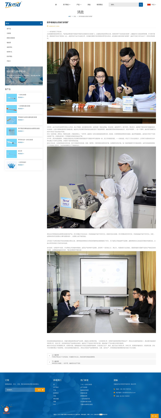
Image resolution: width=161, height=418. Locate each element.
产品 (78, 5)
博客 (54, 401)
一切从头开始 (103, 127)
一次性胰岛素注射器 (24, 106)
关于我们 (66, 5)
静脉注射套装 (11, 38)
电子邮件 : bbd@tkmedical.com (126, 392)
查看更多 (11, 82)
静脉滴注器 (83, 393)
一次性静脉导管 (85, 399)
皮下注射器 (83, 387)
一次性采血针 (22, 162)
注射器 (9, 33)
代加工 (9, 61)
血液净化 (9, 47)
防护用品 (9, 56)
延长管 (20, 151)
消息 (89, 5)
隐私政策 (96, 414)
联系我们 (100, 5)
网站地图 (56, 399)
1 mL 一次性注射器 (86, 384)
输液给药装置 (84, 390)
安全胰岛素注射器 (85, 401)
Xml (54, 404)
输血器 (9, 42)
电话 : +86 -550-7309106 (123, 389)
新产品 (9, 29)
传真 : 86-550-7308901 (123, 396)
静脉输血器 (83, 396)
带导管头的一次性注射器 (25, 139)
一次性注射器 (22, 94)
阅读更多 (20, 97)
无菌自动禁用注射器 (86, 404)
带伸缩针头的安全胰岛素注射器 (27, 117)
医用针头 (9, 52)
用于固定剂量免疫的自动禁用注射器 (29, 128)
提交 (39, 390)
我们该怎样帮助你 (16, 71)
